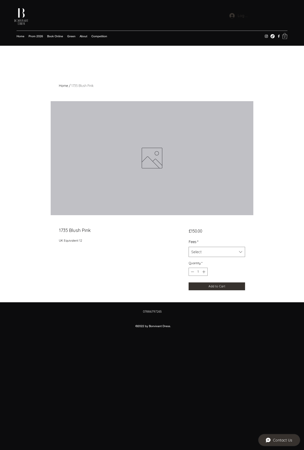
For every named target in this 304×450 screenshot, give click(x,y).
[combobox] (217, 252)
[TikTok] (272, 36)
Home (63, 86)
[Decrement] (192, 272)
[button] (284, 36)
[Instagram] (266, 36)
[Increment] (204, 272)
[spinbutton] (198, 272)
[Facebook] (279, 36)
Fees (194, 241)
